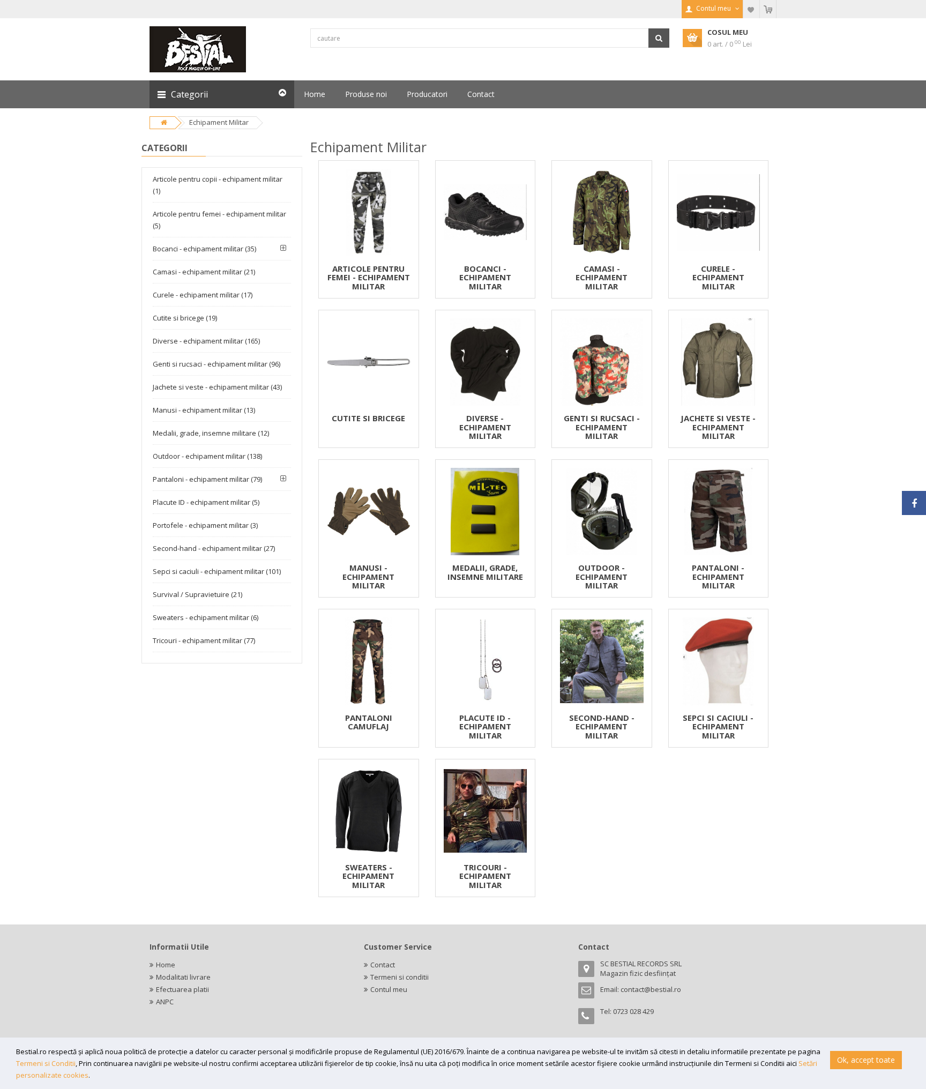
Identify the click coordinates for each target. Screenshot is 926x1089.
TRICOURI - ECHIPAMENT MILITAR (485, 876)
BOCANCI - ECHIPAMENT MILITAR (485, 277)
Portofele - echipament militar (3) (205, 525)
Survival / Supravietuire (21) (197, 594)
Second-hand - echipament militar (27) (214, 548)
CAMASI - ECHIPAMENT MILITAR (602, 277)
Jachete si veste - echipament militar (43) (217, 387)
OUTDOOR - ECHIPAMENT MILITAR (602, 576)
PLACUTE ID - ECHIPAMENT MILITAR (485, 726)
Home (165, 964)
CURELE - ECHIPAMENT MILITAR (718, 277)
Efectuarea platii (182, 989)
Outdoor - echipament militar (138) (207, 456)
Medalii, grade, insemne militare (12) (211, 433)
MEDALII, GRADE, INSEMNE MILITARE (485, 572)
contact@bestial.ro (651, 989)
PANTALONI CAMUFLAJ (368, 722)
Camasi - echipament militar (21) (204, 272)
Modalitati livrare (183, 977)
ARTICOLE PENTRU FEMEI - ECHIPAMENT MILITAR (368, 277)
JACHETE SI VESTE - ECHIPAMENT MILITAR (718, 427)
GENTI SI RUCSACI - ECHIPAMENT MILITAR (602, 427)
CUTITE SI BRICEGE (368, 418)
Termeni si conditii (399, 977)
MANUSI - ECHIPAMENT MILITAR (368, 576)
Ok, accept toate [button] (866, 1060)
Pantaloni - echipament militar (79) (207, 479)
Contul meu (388, 989)
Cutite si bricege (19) (185, 318)
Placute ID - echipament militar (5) (206, 502)
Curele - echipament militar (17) (202, 295)
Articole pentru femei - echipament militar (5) (219, 219)
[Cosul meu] (768, 9)
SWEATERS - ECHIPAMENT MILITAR (368, 876)
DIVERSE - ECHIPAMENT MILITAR (485, 427)
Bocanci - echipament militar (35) (204, 248)
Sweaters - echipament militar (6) (205, 617)
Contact (382, 964)
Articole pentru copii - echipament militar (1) (217, 185)
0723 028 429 (633, 1011)
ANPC (165, 1001)
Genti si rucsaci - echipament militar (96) (216, 364)
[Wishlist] (751, 9)
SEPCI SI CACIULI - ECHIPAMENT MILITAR (718, 726)
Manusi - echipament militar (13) (204, 410)
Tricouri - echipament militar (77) (204, 640)
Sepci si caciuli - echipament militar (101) (217, 571)
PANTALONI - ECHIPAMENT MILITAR (718, 576)
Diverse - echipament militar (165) (206, 341)
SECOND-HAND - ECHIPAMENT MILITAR (601, 726)
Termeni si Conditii (46, 1063)
